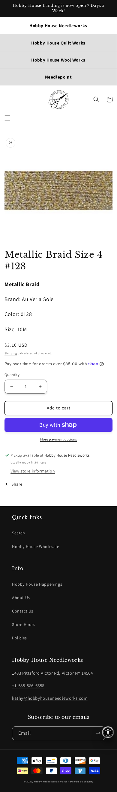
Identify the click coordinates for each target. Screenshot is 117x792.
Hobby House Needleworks (50, 781)
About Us (21, 597)
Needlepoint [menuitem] (58, 77)
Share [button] (16, 484)
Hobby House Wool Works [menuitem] (58, 60)
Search (18, 532)
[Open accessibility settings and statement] (108, 732)
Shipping (10, 353)
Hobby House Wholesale (35, 546)
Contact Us (22, 611)
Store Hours (23, 624)
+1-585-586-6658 (28, 685)
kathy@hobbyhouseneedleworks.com (50, 698)
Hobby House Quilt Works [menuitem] (58, 43)
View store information (32, 471)
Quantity (12, 374)
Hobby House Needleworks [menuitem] (58, 25)
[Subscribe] (98, 733)
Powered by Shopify (80, 781)
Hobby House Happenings (37, 584)
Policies (19, 638)
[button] (7, 118)
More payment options (58, 439)
